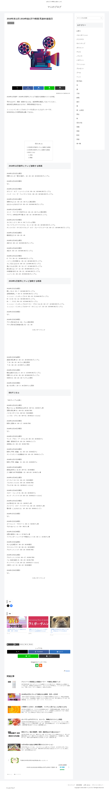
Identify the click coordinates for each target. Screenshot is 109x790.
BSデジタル (31, 152)
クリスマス (11, 644)
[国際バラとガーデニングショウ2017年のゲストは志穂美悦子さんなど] (38, 622)
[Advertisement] (39, 127)
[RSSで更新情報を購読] (40, 665)
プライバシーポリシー (97, 785)
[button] (60, 88)
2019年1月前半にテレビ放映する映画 (39, 150)
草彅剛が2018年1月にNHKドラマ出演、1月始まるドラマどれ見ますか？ (60, 631)
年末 (27, 644)
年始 (23, 644)
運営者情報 (79, 785)
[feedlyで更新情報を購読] (36, 665)
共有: (31, 155)
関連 (31, 157)
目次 (36, 143)
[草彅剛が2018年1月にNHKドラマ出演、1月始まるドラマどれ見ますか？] (60, 622)
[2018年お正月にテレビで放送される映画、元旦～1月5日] (17, 622)
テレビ (17, 644)
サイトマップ (71, 785)
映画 (32, 644)
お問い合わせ (87, 785)
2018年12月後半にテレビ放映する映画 (39, 147)
